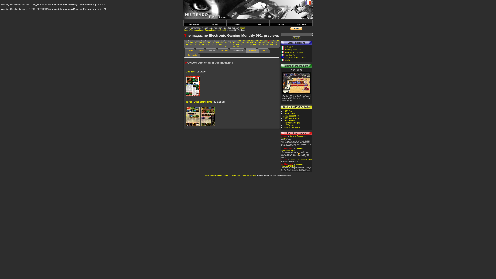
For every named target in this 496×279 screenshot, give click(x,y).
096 (191, 43)
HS (234, 47)
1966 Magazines (291, 118)
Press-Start (236, 175)
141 (225, 47)
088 (252, 41)
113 (263, 43)
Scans (201, 51)
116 (276, 43)
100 (208, 43)
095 (187, 43)
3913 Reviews (290, 120)
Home (186, 30)
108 (243, 43)
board (242, 28)
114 (267, 43)
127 (228, 45)
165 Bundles (289, 113)
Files (259, 24)
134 (258, 45)
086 (244, 41)
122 (207, 45)
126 (224, 45)
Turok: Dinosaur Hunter (199, 101)
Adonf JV (226, 175)
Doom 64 (191, 71)
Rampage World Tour (293, 50)
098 (200, 43)
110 (251, 43)
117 (186, 45)
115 (272, 43)
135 (263, 45)
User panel (302, 24)
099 (204, 43)
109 (247, 43)
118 (190, 45)
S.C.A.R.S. (289, 47)
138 (275, 45)
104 (225, 43)
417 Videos (288, 125)
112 (259, 43)
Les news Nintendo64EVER (292, 149)
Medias (237, 24)
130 (241, 45)
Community (192, 55)
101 (213, 43)
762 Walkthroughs (291, 123)
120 (199, 45)
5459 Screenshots (291, 127)
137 (271, 45)
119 (194, 45)
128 (233, 45)
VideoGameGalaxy (249, 175)
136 (267, 45)
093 (274, 41)
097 (196, 43)
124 (216, 45)
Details (190, 51)
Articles (264, 51)
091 (265, 41)
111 (255, 43)
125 (220, 45)
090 (261, 41)
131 (246, 45)
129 (237, 45)
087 (248, 41)
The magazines (196, 30)
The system (194, 24)
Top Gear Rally (290, 55)
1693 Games (289, 111)
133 (254, 45)
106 (234, 43)
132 (250, 45)
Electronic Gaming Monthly (216, 30)
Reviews (224, 51)
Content (215, 24)
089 (256, 41)
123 (211, 45)
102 (217, 43)
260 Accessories (291, 116)
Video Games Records (213, 175)
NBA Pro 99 (296, 83)
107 (238, 43)
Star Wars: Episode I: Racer (295, 58)
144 (230, 47)
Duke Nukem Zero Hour (294, 52)
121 (203, 45)
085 (239, 41)
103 (221, 43)
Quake (287, 60)
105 (230, 43)
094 (278, 41)
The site (280, 24)
